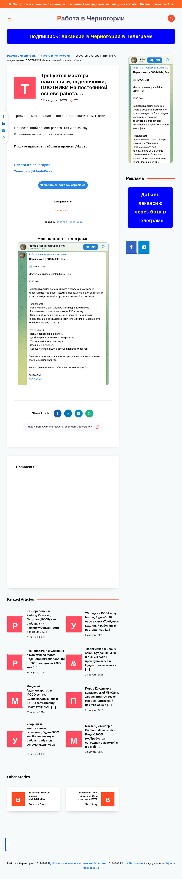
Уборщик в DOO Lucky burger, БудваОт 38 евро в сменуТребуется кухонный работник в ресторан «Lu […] (102, 621)
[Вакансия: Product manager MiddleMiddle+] (33, 799)
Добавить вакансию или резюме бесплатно (78, 863)
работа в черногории (55, 55)
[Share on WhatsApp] (89, 413)
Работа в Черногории (22, 55)
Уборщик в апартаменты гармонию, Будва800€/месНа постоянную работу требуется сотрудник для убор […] (43, 736)
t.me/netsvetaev (163, 4)
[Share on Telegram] (79, 413)
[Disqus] (63, 526)
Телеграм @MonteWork (33, 171)
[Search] (171, 18)
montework (63, 210)
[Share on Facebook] (57, 413)
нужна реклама (127, 4)
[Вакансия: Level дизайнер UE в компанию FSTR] (92, 799)
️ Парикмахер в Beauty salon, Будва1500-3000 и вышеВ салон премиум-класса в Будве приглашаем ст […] (101, 659)
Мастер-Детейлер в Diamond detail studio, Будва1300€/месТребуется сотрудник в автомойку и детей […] (102, 736)
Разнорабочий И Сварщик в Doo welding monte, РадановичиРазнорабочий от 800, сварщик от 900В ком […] (46, 659)
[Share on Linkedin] (68, 413)
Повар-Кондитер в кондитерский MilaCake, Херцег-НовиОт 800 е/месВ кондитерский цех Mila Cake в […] (102, 697)
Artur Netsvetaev (132, 863)
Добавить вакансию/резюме (64, 185)
